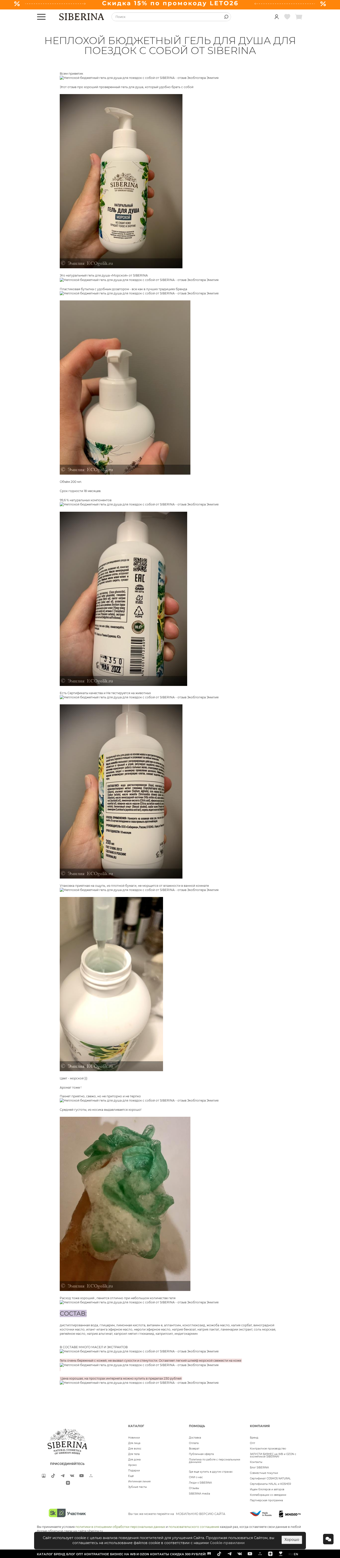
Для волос (134, 1448)
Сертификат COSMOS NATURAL (270, 1478)
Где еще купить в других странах (210, 1471)
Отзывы (194, 1488)
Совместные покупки (264, 1473)
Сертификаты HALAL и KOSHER (270, 1484)
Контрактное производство (268, 1448)
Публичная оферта (201, 1454)
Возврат (194, 1448)
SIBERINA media (199, 1493)
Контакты (256, 1462)
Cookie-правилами (227, 1543)
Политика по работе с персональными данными (214, 1461)
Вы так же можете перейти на (176, 1514)
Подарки (134, 1470)
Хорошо (291, 1539)
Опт (252, 1443)
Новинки (134, 1437)
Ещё (131, 1476)
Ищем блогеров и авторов (267, 1489)
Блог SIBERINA (259, 1467)
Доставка (195, 1437)
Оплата (194, 1443)
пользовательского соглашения (194, 1527)
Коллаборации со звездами (268, 1495)
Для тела (134, 1454)
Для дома (134, 1459)
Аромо (132, 1465)
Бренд (254, 1437)
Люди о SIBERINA (200, 1482)
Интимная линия (139, 1481)
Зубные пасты (137, 1487)
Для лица (134, 1443)
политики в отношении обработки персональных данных (120, 1527)
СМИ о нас (196, 1477)
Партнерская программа (266, 1500)
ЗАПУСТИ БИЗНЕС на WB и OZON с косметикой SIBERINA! (273, 1455)
